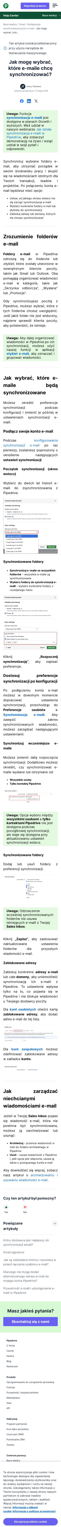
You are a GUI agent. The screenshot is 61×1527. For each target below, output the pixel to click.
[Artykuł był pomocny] (6, 1207)
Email (22, 24)
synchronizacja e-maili (24, 118)
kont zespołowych (27, 1049)
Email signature (13, 1252)
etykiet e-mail (18, 354)
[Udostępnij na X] (36, 101)
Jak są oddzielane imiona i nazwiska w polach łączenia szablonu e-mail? (29, 1262)
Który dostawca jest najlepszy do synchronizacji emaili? (26, 1242)
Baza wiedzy (10, 24)
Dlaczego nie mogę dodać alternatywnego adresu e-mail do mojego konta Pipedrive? (26, 1276)
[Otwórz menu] (55, 6)
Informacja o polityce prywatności (34, 1511)
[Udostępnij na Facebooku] (22, 101)
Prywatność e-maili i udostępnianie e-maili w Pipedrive (29, 1290)
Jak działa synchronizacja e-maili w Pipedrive (29, 133)
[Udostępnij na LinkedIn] (29, 101)
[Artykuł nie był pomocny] (25, 1207)
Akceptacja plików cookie (30, 1521)
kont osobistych (23, 1009)
